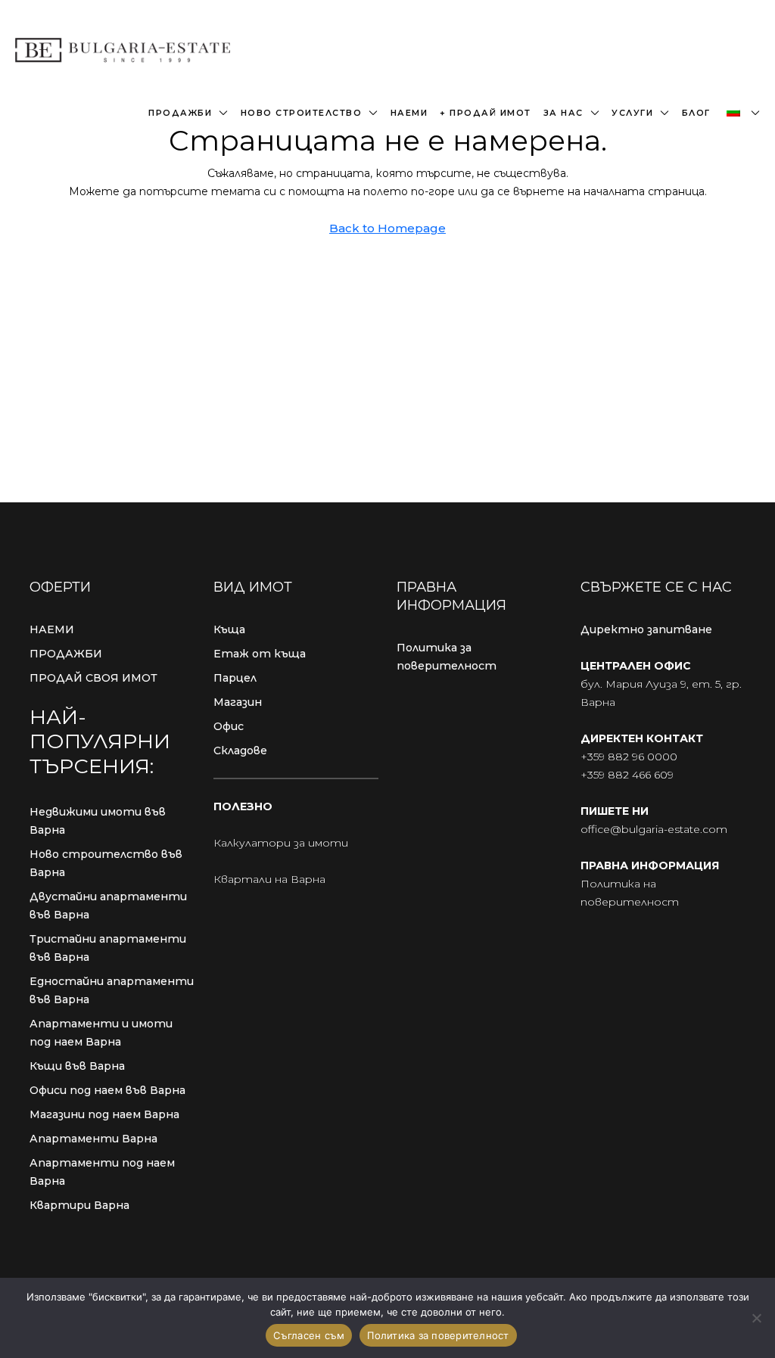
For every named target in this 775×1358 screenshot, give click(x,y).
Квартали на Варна (269, 879)
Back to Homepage (387, 228)
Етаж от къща (259, 653)
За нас (563, 112)
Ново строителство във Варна (106, 863)
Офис (228, 726)
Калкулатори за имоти (280, 843)
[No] (756, 1317)
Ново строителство (302, 112)
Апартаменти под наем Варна (102, 1172)
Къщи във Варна (77, 1066)
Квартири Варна (79, 1205)
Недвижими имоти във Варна (98, 821)
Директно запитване (646, 629)
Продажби (180, 112)
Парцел (235, 678)
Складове (240, 750)
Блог (696, 112)
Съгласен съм (308, 1335)
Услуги (632, 112)
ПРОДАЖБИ (66, 653)
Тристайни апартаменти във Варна (108, 948)
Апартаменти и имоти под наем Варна (101, 1033)
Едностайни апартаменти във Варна (112, 990)
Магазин (237, 702)
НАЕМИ (52, 629)
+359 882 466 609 (627, 775)
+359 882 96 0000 (628, 756)
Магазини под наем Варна (104, 1114)
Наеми (409, 112)
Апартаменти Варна (93, 1138)
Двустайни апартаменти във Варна (108, 905)
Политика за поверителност (446, 657)
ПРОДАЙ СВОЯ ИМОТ (93, 678)
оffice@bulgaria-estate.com (653, 829)
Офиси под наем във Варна (107, 1090)
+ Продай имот (485, 112)
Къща (229, 629)
